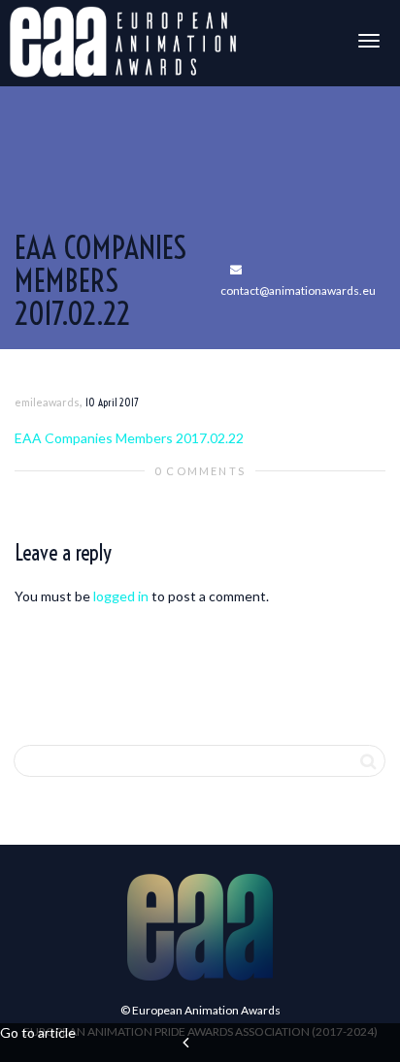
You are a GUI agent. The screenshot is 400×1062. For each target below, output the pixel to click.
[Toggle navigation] (369, 40)
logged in (121, 596)
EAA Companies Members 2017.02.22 (129, 438)
